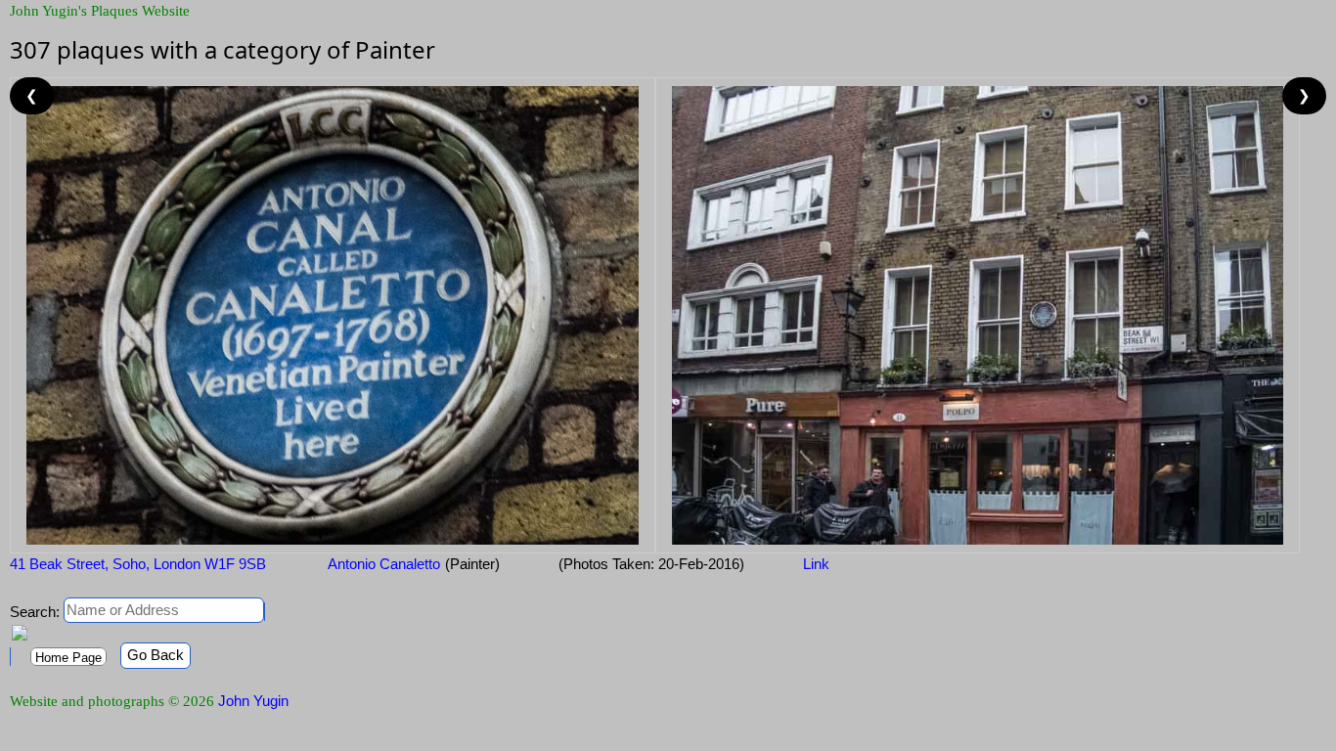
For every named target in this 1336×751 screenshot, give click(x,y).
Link (816, 563)
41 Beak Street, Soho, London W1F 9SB (138, 563)
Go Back (155, 654)
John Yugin (253, 700)
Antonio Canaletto (382, 563)
